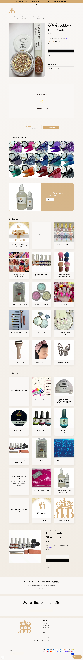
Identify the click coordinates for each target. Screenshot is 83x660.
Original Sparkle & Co (63, 245)
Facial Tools (18, 362)
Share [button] (50, 60)
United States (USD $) (15, 653)
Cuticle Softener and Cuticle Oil (64, 491)
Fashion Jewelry (63, 362)
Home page (63, 520)
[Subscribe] (51, 610)
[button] (16, 16)
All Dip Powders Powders (19, 275)
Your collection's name (41, 235)
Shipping (55, 35)
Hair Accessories (40, 362)
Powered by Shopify (70, 656)
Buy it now (57, 560)
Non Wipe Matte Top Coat (64, 432)
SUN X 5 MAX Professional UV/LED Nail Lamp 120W (64, 401)
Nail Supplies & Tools (18, 332)
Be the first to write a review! (41, 112)
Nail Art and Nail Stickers (64, 333)
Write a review (51, 127)
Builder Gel (18, 431)
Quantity (50, 43)
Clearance (40, 520)
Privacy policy (46, 623)
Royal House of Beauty (63, 656)
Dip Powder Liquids (41, 275)
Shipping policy (46, 627)
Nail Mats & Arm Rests (41, 491)
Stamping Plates (63, 461)
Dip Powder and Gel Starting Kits (19, 462)
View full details (49, 570)
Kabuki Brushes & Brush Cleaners (64, 275)
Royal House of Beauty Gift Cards (19, 246)
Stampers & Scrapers (18, 304)
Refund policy (46, 625)
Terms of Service (46, 634)
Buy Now (50, 199)
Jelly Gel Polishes (41, 399)
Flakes (63, 304)
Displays (41, 332)
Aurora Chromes (40, 304)
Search (44, 632)
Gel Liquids (41, 431)
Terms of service (46, 630)
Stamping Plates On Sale (19, 477)
